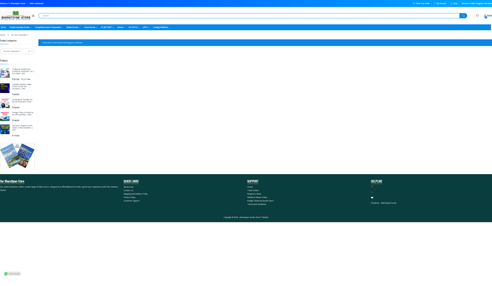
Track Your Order (423, 3)
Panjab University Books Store (260, 200)
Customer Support (132, 200)
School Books (89, 27)
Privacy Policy (129, 197)
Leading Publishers (160, 27)
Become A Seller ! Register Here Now (477, 3)
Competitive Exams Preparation (48, 27)
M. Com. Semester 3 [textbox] (16, 51)
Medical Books (72, 27)
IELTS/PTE (133, 27)
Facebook (375, 203)
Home (2, 35)
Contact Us (128, 190)
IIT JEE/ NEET (106, 27)
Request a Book (254, 193)
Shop (455, 3)
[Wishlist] (477, 15)
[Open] (33, 16)
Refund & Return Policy (257, 197)
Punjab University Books (19, 27)
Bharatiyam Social (388, 203)
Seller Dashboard (36, 3)
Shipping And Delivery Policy (136, 193)
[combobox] (17, 51)
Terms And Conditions (256, 204)
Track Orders (253, 190)
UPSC (145, 27)
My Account (441, 3)
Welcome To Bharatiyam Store (12, 3)
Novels (120, 27)
